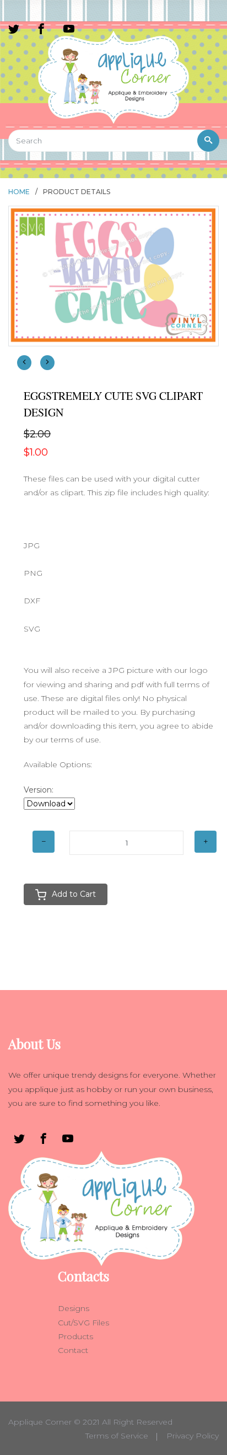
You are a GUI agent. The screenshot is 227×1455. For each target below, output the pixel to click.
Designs (73, 1308)
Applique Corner (40, 1422)
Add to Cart (74, 894)
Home (19, 192)
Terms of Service (116, 1436)
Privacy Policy (192, 1436)
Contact (73, 1350)
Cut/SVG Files (83, 1323)
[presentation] (24, 362)
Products (75, 1336)
